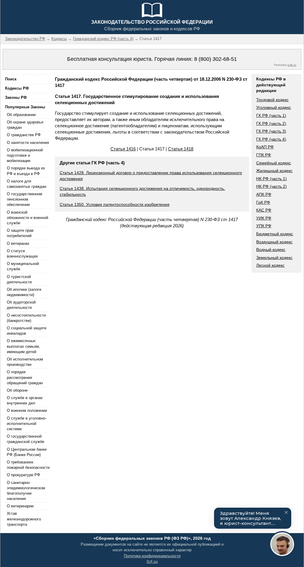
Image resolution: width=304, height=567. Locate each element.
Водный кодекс (270, 249)
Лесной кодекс (270, 265)
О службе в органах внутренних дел (25, 400)
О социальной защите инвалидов (26, 331)
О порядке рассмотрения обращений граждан (25, 377)
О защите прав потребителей (20, 233)
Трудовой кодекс (272, 99)
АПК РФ (263, 194)
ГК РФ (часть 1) (271, 115)
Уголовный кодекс (273, 107)
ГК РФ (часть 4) (271, 139)
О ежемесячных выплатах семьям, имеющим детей (23, 346)
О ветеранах (18, 243)
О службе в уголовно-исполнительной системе (26, 423)
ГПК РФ (263, 155)
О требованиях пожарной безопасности (28, 465)
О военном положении (27, 410)
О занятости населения (28, 142)
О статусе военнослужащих (22, 253)
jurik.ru (291, 64)
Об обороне (17, 390)
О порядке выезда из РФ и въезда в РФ (26, 171)
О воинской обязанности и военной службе (27, 217)
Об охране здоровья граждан (25, 125)
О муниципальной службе (23, 266)
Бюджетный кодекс (274, 233)
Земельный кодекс (274, 257)
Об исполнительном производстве (25, 362)
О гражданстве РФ (24, 135)
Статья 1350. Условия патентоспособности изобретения (115, 204)
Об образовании (21, 114)
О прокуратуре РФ (23, 475)
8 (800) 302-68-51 (215, 59)
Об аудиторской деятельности (21, 305)
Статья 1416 (123, 148)
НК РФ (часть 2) (271, 186)
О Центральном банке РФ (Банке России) (27, 452)
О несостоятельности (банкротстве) (26, 318)
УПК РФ (263, 225)
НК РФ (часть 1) (271, 178)
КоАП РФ (265, 146)
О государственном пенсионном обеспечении (24, 199)
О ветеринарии (20, 506)
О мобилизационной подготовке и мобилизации (25, 155)
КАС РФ (263, 210)
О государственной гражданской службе (25, 439)
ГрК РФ (263, 202)
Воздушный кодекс (274, 241)
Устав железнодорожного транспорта (24, 518)
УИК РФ (263, 218)
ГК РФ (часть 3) (271, 131)
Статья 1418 (180, 148)
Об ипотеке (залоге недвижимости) (24, 292)
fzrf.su (152, 561)
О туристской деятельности (19, 279)
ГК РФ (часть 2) (271, 123)
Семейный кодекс (273, 163)
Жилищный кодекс (274, 170)
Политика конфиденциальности (152, 556)
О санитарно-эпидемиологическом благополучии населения (26, 490)
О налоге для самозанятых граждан (26, 184)
